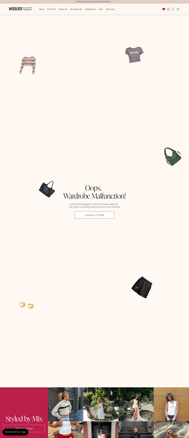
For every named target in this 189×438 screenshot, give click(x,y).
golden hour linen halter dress (136, 418)
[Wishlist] (163, 9)
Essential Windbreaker (66, 418)
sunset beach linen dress (101, 418)
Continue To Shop (94, 215)
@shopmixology (24, 428)
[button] (172, 9)
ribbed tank (171, 418)
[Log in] (168, 9)
